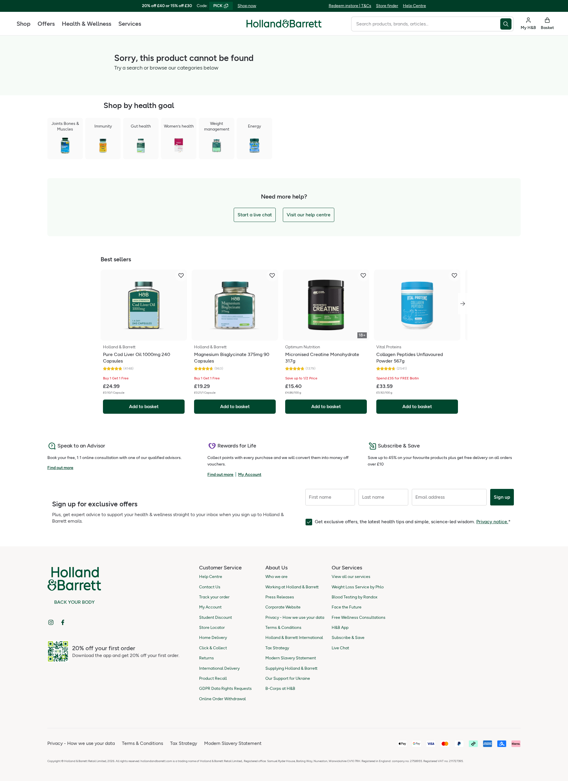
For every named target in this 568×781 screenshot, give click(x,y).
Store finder (387, 5)
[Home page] (284, 24)
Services (129, 23)
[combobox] (425, 24)
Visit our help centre (308, 215)
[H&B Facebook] (62, 622)
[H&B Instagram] (50, 622)
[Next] (462, 303)
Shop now (247, 5)
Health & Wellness (86, 23)
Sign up (502, 497)
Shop (23, 23)
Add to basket (144, 406)
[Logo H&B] (284, 26)
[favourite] (181, 275)
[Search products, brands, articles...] (507, 24)
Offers (46, 23)
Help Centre (414, 5)
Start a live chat (255, 215)
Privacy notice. (492, 521)
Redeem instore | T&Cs (350, 5)
